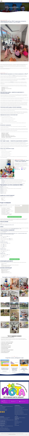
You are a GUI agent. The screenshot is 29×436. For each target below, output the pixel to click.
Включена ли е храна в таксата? (5, 344)
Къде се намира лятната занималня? (6, 351)
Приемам (26, 433)
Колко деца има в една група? (5, 348)
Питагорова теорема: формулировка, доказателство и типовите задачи (14, 369)
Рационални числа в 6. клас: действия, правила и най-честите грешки (5, 369)
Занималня (11, 8)
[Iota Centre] (1, 1)
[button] (14, 217)
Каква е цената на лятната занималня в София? (7, 343)
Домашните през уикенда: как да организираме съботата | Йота (24, 369)
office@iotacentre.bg (23, 401)
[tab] (14, 337)
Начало (8, 8)
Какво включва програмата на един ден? (6, 347)
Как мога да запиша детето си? (5, 352)
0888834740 (14, 401)
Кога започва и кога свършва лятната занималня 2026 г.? (8, 337)
